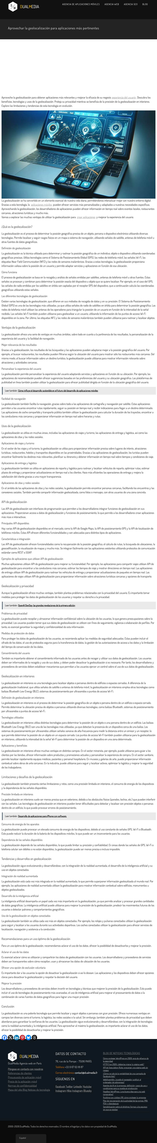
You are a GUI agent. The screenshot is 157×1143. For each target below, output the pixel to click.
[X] (10, 1037)
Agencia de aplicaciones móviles (81, 4)
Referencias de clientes (20, 1073)
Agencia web (112, 4)
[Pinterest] (22, 1037)
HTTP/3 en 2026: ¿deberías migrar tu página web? (123, 1064)
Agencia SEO (131, 4)
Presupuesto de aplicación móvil (24, 1077)
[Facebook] (4, 1037)
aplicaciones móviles (41, 204)
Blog (145, 4)
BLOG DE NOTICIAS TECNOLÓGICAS (121, 1053)
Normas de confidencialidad (22, 1085)
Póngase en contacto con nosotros (25, 1069)
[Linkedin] (16, 1037)
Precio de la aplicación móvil (22, 1081)
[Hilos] (34, 1037)
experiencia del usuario (124, 97)
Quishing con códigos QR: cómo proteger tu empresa (124, 1097)
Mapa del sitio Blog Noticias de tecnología (29, 1089)
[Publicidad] (78, 66)
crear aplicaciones (86, 217)
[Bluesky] (28, 1037)
